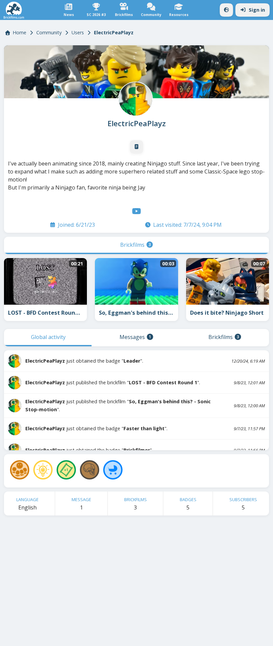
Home (19, 32)
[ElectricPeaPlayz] (134, 98)
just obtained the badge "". (84, 361)
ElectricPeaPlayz (137, 123)
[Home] (14, 10)
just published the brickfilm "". (112, 382)
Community (49, 32)
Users (78, 32)
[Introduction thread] (136, 147)
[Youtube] (136, 211)
